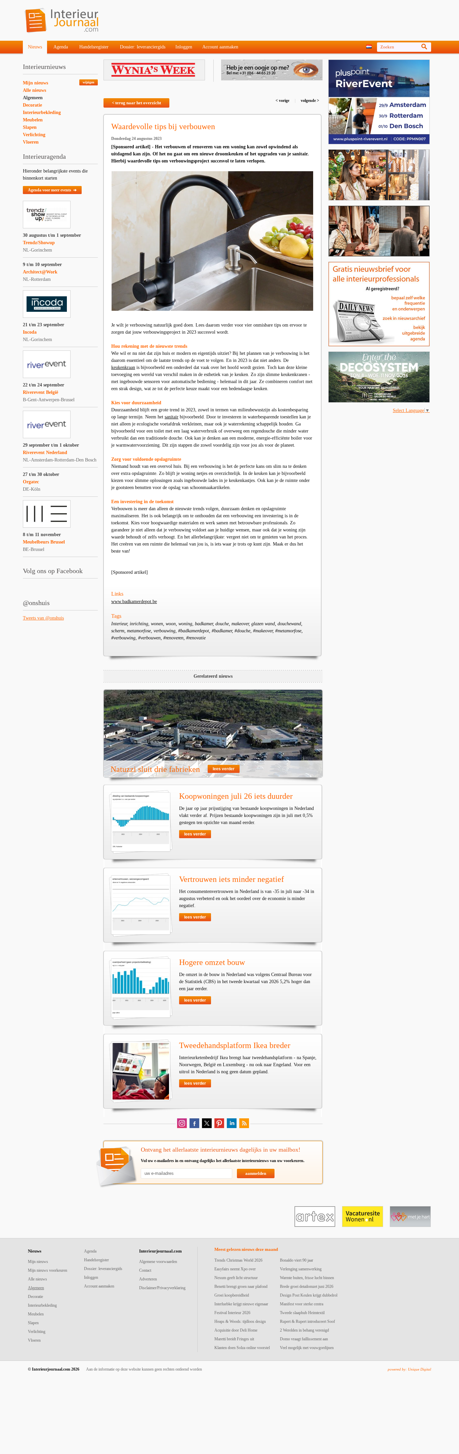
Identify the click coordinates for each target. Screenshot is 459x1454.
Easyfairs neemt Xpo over (235, 1269)
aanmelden (255, 1173)
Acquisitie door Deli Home (235, 1330)
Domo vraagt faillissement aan (304, 1339)
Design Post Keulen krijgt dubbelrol (308, 1295)
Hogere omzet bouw (212, 962)
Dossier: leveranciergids (142, 46)
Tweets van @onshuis (43, 618)
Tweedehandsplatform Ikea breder (234, 1045)
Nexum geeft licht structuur (236, 1277)
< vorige (283, 100)
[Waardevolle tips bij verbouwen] (212, 241)
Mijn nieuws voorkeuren (47, 1270)
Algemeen (33, 97)
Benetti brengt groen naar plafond (240, 1286)
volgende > (309, 100)
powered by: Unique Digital (409, 1369)
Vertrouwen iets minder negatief (231, 879)
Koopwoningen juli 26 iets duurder (236, 796)
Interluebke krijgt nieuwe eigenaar (241, 1304)
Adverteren (148, 1279)
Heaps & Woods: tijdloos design (240, 1321)
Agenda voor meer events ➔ (52, 190)
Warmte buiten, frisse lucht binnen (307, 1277)
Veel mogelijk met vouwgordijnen (307, 1347)
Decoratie (32, 105)
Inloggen (183, 46)
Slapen (30, 127)
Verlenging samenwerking (301, 1269)
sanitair (171, 416)
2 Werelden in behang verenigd (304, 1330)
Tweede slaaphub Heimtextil (302, 1312)
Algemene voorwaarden (158, 1261)
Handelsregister (94, 46)
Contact (145, 1270)
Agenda (60, 46)
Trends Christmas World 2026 (238, 1260)
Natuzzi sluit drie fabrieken (155, 769)
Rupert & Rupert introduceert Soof (307, 1321)
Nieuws (35, 46)
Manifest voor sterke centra (301, 1304)
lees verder (224, 769)
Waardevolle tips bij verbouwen (163, 126)
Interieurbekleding (42, 112)
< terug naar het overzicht (136, 102)
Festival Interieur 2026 (232, 1312)
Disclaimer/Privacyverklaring (162, 1287)
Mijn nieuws (35, 82)
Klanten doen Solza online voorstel (242, 1347)
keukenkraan (123, 367)
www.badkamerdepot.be (134, 601)
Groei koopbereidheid (231, 1295)
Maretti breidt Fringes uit (234, 1339)
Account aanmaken (220, 46)
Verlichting (34, 134)
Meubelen (33, 119)
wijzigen (88, 82)
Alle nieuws (34, 90)
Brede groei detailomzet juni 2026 (306, 1286)
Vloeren (31, 142)
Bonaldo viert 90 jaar (296, 1260)
